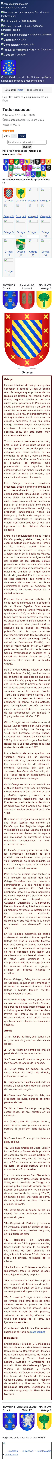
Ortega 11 (33, 232)
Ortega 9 (8, 232)
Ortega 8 (45, 216)
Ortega (9, 200)
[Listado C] (16, 161)
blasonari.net (37, 1331)
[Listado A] (6, 161)
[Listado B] (11, 161)
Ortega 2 (21, 200)
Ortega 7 (33, 216)
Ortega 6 (21, 216)
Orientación (11, 1454)
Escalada (13, 1450)
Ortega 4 (45, 200)
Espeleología (44, 1450)
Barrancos (27, 1450)
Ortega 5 (8, 216)
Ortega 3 (33, 200)
